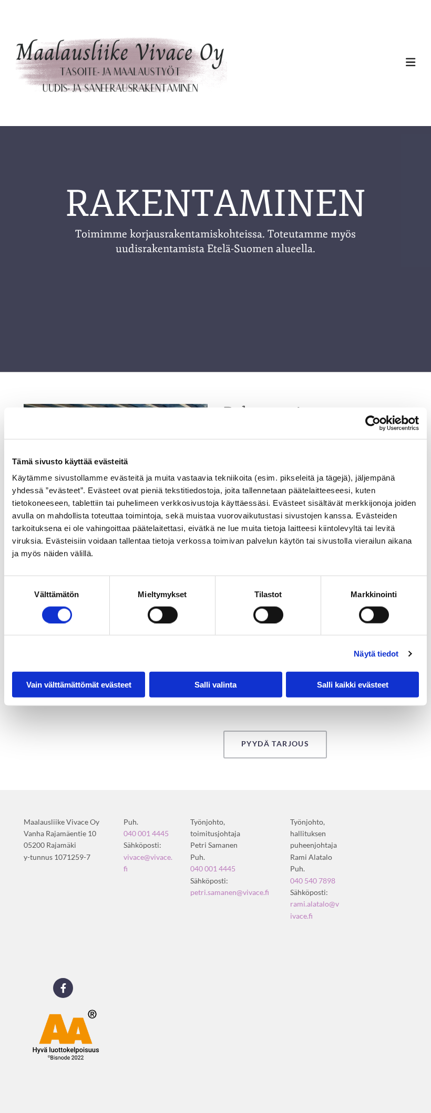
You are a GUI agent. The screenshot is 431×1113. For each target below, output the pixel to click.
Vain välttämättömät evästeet (78, 684)
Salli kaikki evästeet (352, 684)
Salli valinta (215, 684)
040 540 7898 (312, 880)
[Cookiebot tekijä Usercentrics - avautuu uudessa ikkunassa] (373, 423)
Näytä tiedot (376, 653)
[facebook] (63, 988)
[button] (275, 744)
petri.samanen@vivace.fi (229, 892)
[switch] (163, 614)
